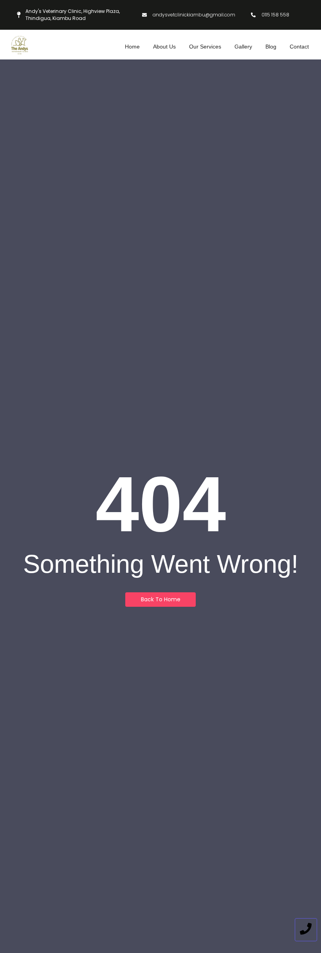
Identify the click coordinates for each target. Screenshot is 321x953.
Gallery (243, 46)
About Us (164, 46)
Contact (299, 46)
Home (132, 46)
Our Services (205, 46)
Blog (270, 46)
